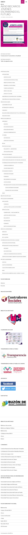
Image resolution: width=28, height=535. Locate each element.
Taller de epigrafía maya (7, 60)
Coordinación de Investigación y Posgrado (12, 162)
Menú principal (26, 2)
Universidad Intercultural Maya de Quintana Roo (12, 495)
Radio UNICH (4, 521)
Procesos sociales (6, 146)
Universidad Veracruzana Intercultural (9, 497)
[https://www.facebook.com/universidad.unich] (8, 383)
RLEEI (3, 270)
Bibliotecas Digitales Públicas (7, 428)
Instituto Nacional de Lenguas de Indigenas (11, 456)
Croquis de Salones (8, 151)
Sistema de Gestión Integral (8, 242)
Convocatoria (7, 182)
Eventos (4, 262)
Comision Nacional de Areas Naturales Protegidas (12, 448)
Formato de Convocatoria (11, 190)
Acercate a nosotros (9, 140)
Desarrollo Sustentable (9, 85)
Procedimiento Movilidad (10, 179)
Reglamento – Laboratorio (10, 148)
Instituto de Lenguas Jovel (7, 454)
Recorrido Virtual (5, 523)
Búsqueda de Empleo (9, 129)
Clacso (2, 436)
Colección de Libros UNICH (8, 267)
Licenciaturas (5, 74)
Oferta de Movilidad (8, 173)
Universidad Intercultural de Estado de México (11, 487)
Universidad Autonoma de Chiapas (9, 459)
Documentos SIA (7, 251)
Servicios (4, 231)
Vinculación (5, 201)
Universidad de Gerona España (8, 467)
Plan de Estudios (6, 115)
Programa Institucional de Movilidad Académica (15, 184)
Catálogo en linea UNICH (6, 433)
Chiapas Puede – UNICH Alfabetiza (11, 212)
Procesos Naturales (7, 154)
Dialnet (2, 438)
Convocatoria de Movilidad (12, 187)
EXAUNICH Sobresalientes (10, 132)
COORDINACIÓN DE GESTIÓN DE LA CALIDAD (10, 240)
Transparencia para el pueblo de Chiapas (13, 363)
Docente (3, 285)
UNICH (3, 2)
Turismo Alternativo (9, 88)
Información (7, 137)
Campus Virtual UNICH (6, 510)
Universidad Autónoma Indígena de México (11, 481)
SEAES (3, 193)
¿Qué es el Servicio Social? (10, 215)
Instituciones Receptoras (10, 226)
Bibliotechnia (4, 430)
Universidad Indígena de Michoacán (9, 484)
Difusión (11, 17)
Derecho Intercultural (9, 82)
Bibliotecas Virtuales (6, 195)
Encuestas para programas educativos (13, 157)
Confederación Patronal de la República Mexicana (12, 451)
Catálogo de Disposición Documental (13, 253)
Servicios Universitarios (6, 229)
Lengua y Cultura (8, 93)
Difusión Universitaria (6, 259)
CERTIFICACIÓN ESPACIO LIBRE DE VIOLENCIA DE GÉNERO (14, 256)
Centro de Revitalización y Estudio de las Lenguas (14, 159)
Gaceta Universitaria (7, 264)
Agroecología (7, 77)
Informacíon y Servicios (8, 107)
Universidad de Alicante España (8, 462)
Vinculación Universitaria (7, 198)
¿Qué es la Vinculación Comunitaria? (12, 206)
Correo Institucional (5, 515)
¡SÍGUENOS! (4, 378)
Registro (6, 124)
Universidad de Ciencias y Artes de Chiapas (11, 464)
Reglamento (7, 217)
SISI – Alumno (5, 237)
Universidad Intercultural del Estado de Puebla (11, 492)
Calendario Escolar (7, 104)
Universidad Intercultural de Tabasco (9, 489)
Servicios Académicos (6, 118)
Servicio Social (5, 209)
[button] (2, 300)
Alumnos (3, 283)
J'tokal (2, 518)
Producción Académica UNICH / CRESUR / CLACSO (13, 273)
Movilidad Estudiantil (7, 171)
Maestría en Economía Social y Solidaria (11, 96)
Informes (6, 248)
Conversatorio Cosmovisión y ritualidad (11, 54)
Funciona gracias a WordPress (7, 533)
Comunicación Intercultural (11, 79)
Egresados (4, 121)
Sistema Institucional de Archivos (10, 245)
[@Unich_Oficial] (8, 388)
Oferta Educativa (5, 71)
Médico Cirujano (8, 90)
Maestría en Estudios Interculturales (11, 99)
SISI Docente (5, 234)
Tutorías (4, 135)
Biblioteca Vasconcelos (6, 425)
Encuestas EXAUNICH (8, 126)
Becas (2, 4)
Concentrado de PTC (9, 168)
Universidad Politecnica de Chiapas (9, 470)
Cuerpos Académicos (9, 165)
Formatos (4, 110)
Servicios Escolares (5, 101)
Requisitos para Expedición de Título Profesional (14, 113)
